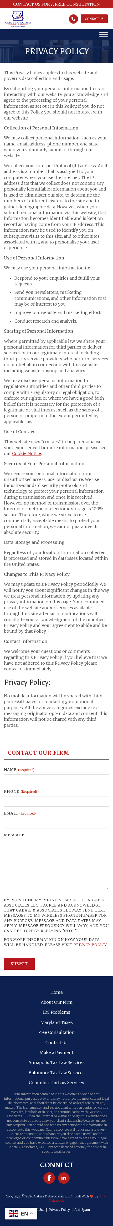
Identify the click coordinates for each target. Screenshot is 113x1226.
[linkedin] (64, 1178)
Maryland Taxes (56, 1022)
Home (56, 992)
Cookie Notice (26, 453)
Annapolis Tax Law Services (56, 1062)
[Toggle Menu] (103, 34)
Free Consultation (56, 1032)
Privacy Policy (90, 944)
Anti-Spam (82, 1210)
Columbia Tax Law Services (56, 1082)
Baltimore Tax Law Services (57, 1072)
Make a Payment (56, 1052)
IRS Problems (56, 1012)
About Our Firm (57, 1002)
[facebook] (49, 1178)
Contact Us (56, 1042)
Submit (19, 963)
